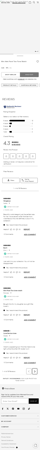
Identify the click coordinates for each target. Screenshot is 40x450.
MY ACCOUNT (6, 421)
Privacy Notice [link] (5, 437)
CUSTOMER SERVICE (9, 416)
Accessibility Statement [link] (8, 444)
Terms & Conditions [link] (7, 440)
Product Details (9, 85)
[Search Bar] (34, 2)
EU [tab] (11, 68)
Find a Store (9, 388)
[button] (35, 445)
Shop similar (10, 75)
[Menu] (38, 2)
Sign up (33, 401)
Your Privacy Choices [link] (8, 447)
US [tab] (7, 68)
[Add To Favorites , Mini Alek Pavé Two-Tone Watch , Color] (38, 61)
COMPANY (5, 427)
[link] (2, 408)
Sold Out (29, 75)
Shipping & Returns (28, 85)
